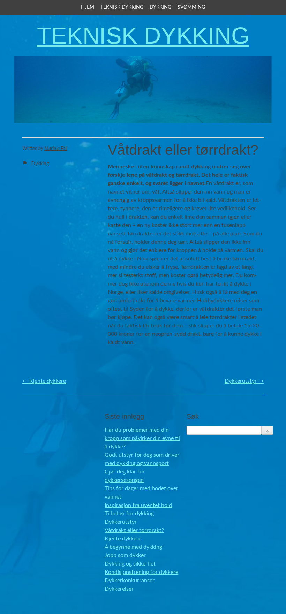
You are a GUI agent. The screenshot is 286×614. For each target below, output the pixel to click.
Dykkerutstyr (244, 381)
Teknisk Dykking (143, 35)
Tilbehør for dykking (129, 513)
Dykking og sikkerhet (130, 564)
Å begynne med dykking (133, 547)
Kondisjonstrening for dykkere (141, 572)
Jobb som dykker (125, 555)
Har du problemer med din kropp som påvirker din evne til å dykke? (142, 438)
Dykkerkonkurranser (130, 580)
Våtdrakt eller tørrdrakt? (134, 530)
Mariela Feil (55, 148)
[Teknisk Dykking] (143, 119)
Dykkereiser (119, 589)
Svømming (191, 7)
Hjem (87, 7)
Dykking (160, 7)
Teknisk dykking (121, 7)
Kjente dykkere (44, 381)
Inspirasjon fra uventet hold (138, 505)
